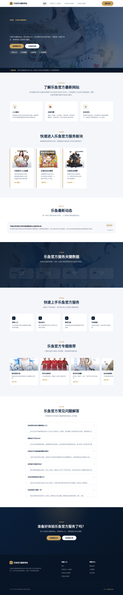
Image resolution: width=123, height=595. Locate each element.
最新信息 (107, 3)
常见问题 (92, 573)
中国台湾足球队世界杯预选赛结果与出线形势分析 (26, 226)
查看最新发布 (17, 46)
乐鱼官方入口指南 (55, 3)
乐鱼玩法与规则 (69, 3)
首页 (44, 3)
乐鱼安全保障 (81, 3)
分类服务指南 (32, 46)
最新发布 (92, 566)
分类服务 (92, 569)
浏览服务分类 (69, 538)
